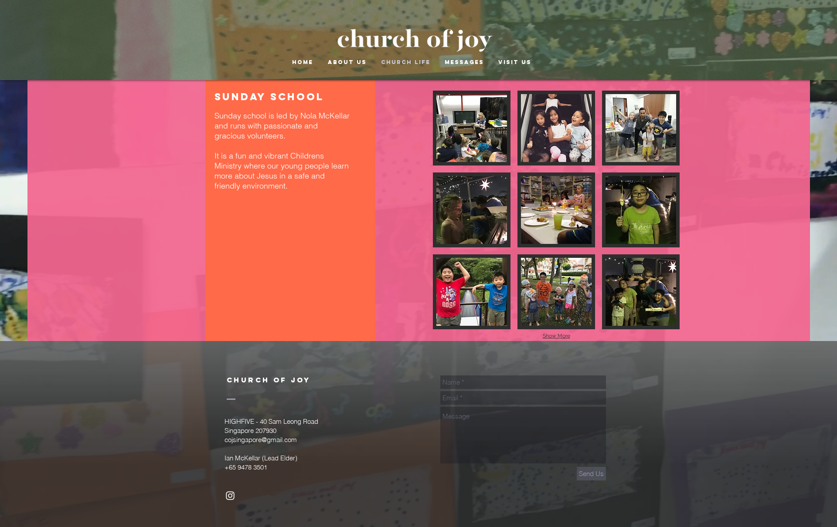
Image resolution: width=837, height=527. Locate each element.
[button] (471, 128)
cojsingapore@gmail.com (261, 440)
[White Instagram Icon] (230, 495)
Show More (556, 336)
